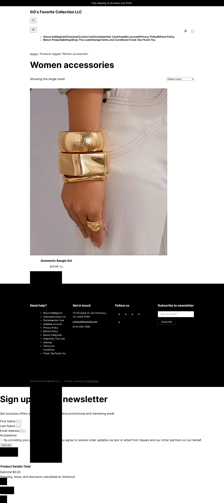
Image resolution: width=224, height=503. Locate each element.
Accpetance (8, 435)
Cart (60, 312)
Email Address (10, 430)
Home (121, 36)
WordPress (92, 381)
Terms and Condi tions (115, 39)
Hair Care (112, 36)
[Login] (185, 31)
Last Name (8, 426)
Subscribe (166, 321)
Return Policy (51, 39)
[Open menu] (33, 20)
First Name (8, 421)
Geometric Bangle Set (56, 260)
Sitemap (96, 39)
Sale (59, 335)
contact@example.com (85, 321)
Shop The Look (81, 39)
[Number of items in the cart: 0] (192, 31)
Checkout (72, 36)
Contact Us (86, 36)
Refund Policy (165, 36)
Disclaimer (99, 36)
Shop (68, 39)
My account (132, 36)
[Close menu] (33, 30)
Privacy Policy (148, 36)
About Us (49, 36)
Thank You (135, 39)
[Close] (9, 452)
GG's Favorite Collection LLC (56, 12)
